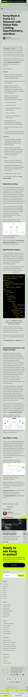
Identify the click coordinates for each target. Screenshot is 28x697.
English (9, 679)
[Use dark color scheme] (21, 679)
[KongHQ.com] (4, 5)
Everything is (14, 682)
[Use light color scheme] (18, 679)
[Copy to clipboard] (24, 276)
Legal (4, 598)
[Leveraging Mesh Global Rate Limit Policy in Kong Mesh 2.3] (11, 531)
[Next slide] (25, 517)
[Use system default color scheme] (15, 679)
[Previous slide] (22, 517)
